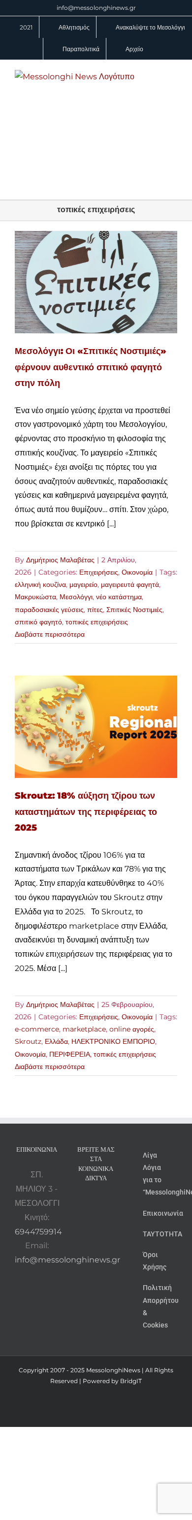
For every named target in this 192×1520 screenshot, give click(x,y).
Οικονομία (137, 572)
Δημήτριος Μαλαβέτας (60, 559)
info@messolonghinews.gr (96, 7)
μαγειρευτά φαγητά (130, 584)
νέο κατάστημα (119, 596)
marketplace (84, 1029)
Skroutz (28, 1041)
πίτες (95, 609)
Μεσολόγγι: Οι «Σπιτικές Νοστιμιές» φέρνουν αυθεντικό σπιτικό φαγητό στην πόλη (90, 367)
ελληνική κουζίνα (40, 584)
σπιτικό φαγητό (38, 621)
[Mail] (102, 1222)
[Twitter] (89, 1222)
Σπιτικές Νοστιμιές (134, 609)
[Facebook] (96, 1204)
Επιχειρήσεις (98, 572)
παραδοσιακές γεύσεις (49, 609)
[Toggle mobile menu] (173, 75)
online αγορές (131, 1029)
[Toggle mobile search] (156, 75)
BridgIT (131, 1381)
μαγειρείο (83, 584)
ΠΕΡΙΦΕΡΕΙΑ (69, 1054)
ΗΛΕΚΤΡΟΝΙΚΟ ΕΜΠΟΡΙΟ (113, 1041)
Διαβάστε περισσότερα (50, 634)
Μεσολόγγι (76, 596)
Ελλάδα (56, 1041)
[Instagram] (109, 1204)
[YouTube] (83, 1204)
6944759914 (38, 1231)
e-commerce (37, 1029)
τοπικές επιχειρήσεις (96, 621)
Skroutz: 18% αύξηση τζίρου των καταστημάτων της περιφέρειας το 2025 (86, 811)
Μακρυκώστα (35, 596)
